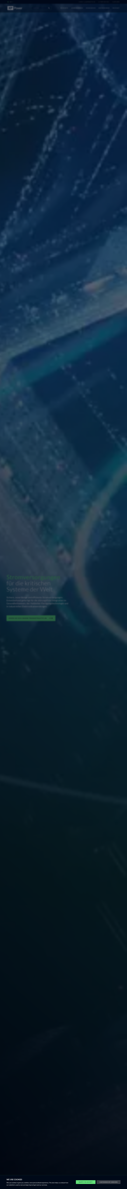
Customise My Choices (109, 1182)
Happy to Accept (86, 1182)
